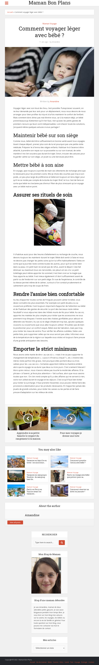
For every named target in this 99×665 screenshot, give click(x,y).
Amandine (56, 42)
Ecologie (84, 662)
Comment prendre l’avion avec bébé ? (78, 461)
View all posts (15, 522)
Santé (67, 662)
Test (71, 662)
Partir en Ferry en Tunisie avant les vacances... (34, 491)
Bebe (50, 662)
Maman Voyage (49, 23)
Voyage (77, 662)
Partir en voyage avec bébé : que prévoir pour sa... (78, 476)
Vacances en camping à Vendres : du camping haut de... (36, 477)
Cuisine (55, 662)
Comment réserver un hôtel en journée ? (79, 490)
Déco (61, 662)
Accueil (10, 12)
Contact (91, 662)
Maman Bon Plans (50, 2)
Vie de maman (41, 662)
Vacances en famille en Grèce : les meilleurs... (37, 461)
